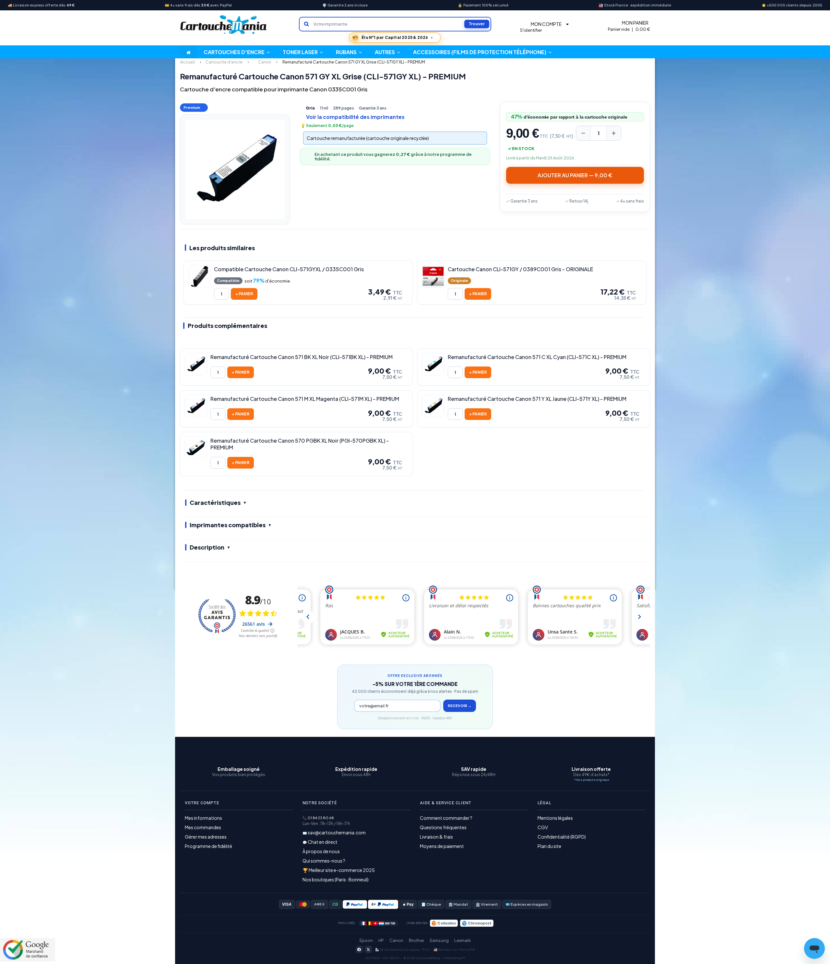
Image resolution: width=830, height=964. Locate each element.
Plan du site (549, 846)
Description (207, 547)
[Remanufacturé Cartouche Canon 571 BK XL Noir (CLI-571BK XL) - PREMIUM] (196, 364)
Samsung (439, 940)
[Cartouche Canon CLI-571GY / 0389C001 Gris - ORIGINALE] (433, 276)
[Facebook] (359, 949)
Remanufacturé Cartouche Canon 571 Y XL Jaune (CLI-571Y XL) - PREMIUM (537, 399)
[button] (387, 51)
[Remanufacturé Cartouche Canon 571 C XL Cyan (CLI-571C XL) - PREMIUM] (433, 364)
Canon (396, 940)
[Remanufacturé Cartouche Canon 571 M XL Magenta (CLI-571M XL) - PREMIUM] (196, 406)
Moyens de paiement (442, 846)
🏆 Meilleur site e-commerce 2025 (338, 870)
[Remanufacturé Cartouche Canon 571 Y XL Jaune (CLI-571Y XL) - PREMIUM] (433, 406)
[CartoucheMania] (223, 24)
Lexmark (462, 940)
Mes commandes (203, 827)
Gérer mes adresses (206, 837)
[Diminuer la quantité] (583, 133)
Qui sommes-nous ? (323, 861)
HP (381, 940)
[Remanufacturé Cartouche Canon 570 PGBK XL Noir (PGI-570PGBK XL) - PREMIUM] (196, 448)
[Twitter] (368, 949)
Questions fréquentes (443, 827)
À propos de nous (321, 851)
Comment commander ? (446, 818)
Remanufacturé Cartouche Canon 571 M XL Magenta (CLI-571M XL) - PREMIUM (304, 399)
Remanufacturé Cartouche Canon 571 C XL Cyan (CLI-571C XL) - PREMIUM (537, 357)
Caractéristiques (215, 502)
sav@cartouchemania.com (337, 832)
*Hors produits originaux (591, 780)
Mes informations (203, 818)
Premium (192, 107)
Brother (416, 940)
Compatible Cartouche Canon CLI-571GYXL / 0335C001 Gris (289, 269)
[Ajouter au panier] (244, 294)
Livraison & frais (436, 837)
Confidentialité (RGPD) (562, 837)
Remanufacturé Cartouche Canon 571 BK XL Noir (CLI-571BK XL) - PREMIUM (301, 357)
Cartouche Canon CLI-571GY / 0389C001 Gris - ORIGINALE (520, 269)
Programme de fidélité (208, 846)
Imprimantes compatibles (228, 524)
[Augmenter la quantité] (614, 133)
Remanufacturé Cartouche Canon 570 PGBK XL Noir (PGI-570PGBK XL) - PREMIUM (299, 444)
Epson (366, 940)
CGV (543, 827)
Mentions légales (555, 818)
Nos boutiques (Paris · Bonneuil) (335, 879)
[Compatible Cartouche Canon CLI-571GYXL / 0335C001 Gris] (199, 276)
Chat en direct (323, 842)
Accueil (187, 62)
